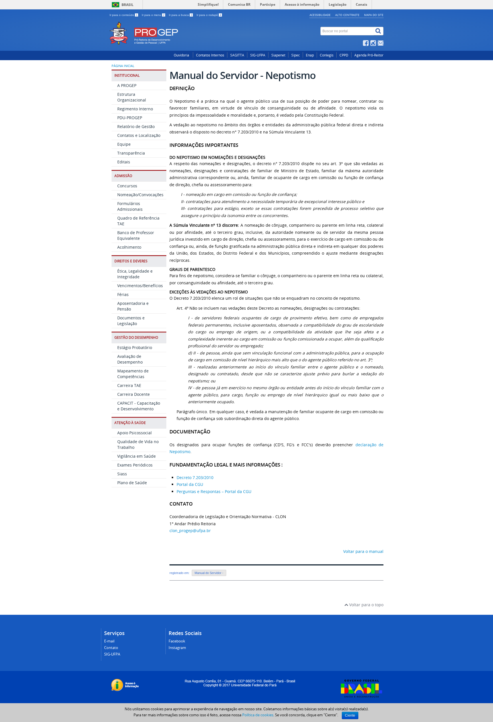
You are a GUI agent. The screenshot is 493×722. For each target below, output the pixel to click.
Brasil (128, 4)
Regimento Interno (135, 108)
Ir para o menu (153, 15)
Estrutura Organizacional (131, 97)
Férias (123, 294)
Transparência (131, 153)
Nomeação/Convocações (140, 194)
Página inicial (123, 66)
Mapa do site (373, 15)
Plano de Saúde (132, 482)
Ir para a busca (180, 15)
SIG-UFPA (257, 55)
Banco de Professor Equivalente (135, 235)
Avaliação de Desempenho (130, 359)
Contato (111, 647)
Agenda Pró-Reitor (368, 55)
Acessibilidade (320, 15)
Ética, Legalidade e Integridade (135, 273)
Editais (123, 162)
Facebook (177, 641)
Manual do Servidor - (209, 573)
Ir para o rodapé (209, 15)
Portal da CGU (190, 484)
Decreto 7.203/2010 (195, 477)
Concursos (127, 185)
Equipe (124, 144)
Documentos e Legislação (131, 320)
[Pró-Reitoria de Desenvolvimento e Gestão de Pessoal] (199, 24)
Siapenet (278, 55)
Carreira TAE (129, 385)
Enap (310, 55)
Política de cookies (257, 714)
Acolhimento (129, 247)
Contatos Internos (210, 55)
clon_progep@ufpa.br (190, 530)
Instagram (177, 647)
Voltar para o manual (363, 551)
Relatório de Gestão (136, 126)
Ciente (350, 715)
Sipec (295, 55)
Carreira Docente (133, 394)
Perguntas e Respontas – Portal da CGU (214, 491)
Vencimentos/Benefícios (140, 285)
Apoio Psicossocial (134, 432)
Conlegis (327, 55)
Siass (122, 473)
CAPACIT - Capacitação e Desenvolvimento (138, 405)
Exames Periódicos (135, 465)
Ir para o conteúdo (124, 15)
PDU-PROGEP (129, 117)
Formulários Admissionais (130, 206)
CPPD (344, 55)
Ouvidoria (182, 55)
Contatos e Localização (138, 135)
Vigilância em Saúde (136, 456)
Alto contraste (347, 15)
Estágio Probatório (134, 347)
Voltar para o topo (365, 604)
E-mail (109, 641)
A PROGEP (126, 85)
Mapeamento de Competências (133, 373)
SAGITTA (237, 55)
